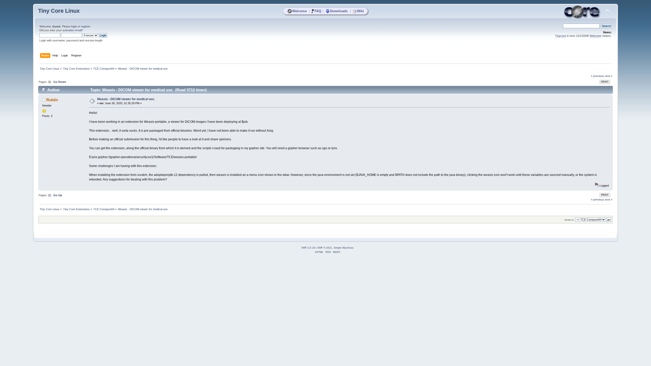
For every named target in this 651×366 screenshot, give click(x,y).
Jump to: (569, 219)
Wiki (360, 11)
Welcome (299, 11)
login (74, 26)
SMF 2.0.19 (308, 247)
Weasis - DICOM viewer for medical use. (126, 99)
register (85, 26)
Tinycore (560, 35)
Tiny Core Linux (59, 11)
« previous (597, 76)
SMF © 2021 (324, 247)
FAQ (318, 11)
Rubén (52, 100)
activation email (72, 30)
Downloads (339, 11)
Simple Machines (343, 247)
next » (608, 76)
